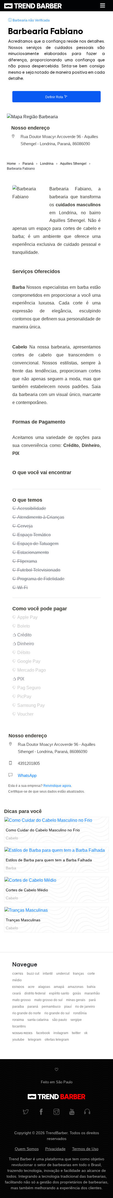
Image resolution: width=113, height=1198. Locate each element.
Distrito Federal (35, 993)
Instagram (61, 1033)
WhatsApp (27, 775)
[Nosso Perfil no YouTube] (72, 1112)
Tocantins (19, 1026)
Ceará (17, 993)
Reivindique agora (57, 786)
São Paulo (60, 1020)
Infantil (48, 974)
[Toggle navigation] (102, 5)
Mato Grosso (22, 1000)
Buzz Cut (33, 974)
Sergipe (76, 1020)
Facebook (43, 1033)
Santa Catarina (38, 1020)
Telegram (35, 1040)
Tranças (79, 974)
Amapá (59, 987)
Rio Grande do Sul (57, 1013)
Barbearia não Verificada (31, 20)
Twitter (76, 1033)
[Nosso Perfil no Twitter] (26, 1112)
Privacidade (55, 1149)
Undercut (63, 974)
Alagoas (44, 987)
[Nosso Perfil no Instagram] (56, 1112)
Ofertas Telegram (57, 1040)
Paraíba (18, 1007)
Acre (31, 987)
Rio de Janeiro (85, 1007)
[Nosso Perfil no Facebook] (41, 1112)
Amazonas (76, 987)
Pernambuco (51, 1007)
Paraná (33, 1007)
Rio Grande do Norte (27, 1013)
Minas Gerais (76, 1000)
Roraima (18, 1020)
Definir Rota (54, 97)
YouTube (18, 1040)
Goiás (77, 993)
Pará (92, 1000)
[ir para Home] (33, 5)
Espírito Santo (59, 993)
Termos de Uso (85, 1149)
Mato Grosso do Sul (48, 1000)
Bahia (91, 987)
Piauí (68, 1007)
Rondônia (80, 1013)
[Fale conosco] (87, 1112)
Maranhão (92, 993)
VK (85, 1033)
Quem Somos (27, 1149)
